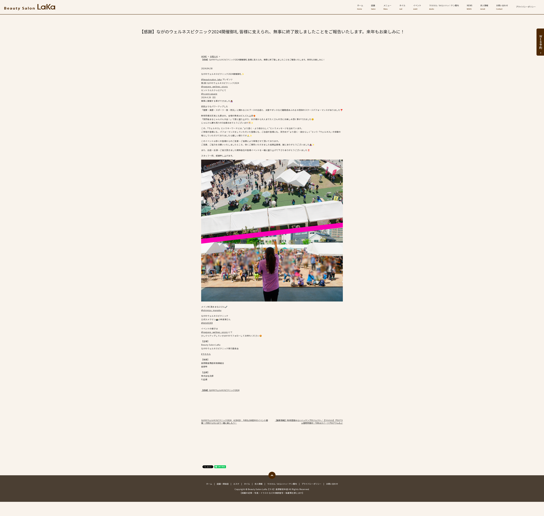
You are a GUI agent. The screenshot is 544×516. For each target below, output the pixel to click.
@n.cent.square (209, 93)
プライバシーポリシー (526, 6)
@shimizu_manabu (211, 310)
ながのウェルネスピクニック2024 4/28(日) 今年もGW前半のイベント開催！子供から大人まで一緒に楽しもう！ (234, 421)
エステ (236, 483)
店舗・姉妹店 (223, 483)
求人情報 (484, 7)
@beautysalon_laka (211, 79)
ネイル (402, 7)
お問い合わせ (502, 7)
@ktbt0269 (207, 322)
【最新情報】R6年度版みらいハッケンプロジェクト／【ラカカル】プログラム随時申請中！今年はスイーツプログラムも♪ (309, 421)
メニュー (387, 7)
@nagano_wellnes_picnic (214, 86)
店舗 (373, 7)
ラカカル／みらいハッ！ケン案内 (444, 7)
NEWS (469, 7)
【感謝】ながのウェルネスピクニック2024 (220, 390)
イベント (417, 7)
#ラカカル (206, 354)
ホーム (360, 7)
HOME (204, 56)
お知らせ (214, 56)
